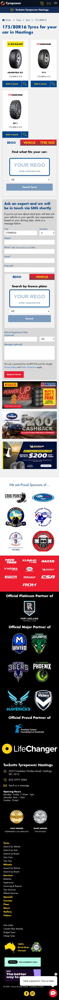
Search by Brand (11, 853)
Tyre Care (7, 857)
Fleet (6, 904)
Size (6, 229)
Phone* (19, 247)
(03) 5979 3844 (18, 779)
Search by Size (10, 850)
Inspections (8, 882)
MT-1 (15, 123)
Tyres (6, 842)
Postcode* (9, 265)
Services (8, 875)
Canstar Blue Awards (13, 928)
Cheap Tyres (9, 935)
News (6, 907)
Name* (7, 238)
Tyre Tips (7, 860)
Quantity (43, 229)
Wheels (7, 864)
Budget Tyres (9, 932)
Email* (7, 256)
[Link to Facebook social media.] (26, 993)
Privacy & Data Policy (19, 986)
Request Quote (14, 374)
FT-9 (44, 72)
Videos (7, 915)
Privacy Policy (10, 367)
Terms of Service (28, 367)
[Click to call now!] (42, 3)
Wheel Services (10, 893)
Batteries (7, 879)
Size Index (8, 925)
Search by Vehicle (11, 846)
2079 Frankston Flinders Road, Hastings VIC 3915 (30, 773)
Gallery (7, 911)
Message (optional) (13, 344)
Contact (7, 900)
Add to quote (12, 84)
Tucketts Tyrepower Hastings (32, 9)
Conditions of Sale (36, 986)
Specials (8, 896)
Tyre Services (9, 889)
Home (8, 20)
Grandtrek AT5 (15, 72)
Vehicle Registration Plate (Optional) (16, 334)
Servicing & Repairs (12, 886)
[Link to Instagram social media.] (32, 993)
